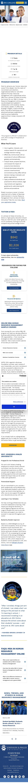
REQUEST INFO (20, 2)
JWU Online (8, 2)
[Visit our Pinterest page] (23, 777)
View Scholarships (14, 288)
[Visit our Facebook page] (4, 777)
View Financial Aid (14, 310)
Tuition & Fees (12, 24)
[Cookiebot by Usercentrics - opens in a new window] (19, 376)
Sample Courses (19, 24)
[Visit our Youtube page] (8, 777)
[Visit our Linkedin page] (19, 777)
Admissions (25, 24)
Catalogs (9, 770)
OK (14, 406)
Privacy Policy (14, 758)
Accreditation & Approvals (17, 766)
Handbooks (16, 770)
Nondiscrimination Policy (14, 760)
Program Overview (4, 24)
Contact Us (5, 766)
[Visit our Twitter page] (12, 777)
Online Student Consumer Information (13, 768)
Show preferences (18, 401)
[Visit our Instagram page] (16, 777)
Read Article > (9, 732)
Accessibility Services (13, 772)
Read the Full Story (6, 635)
